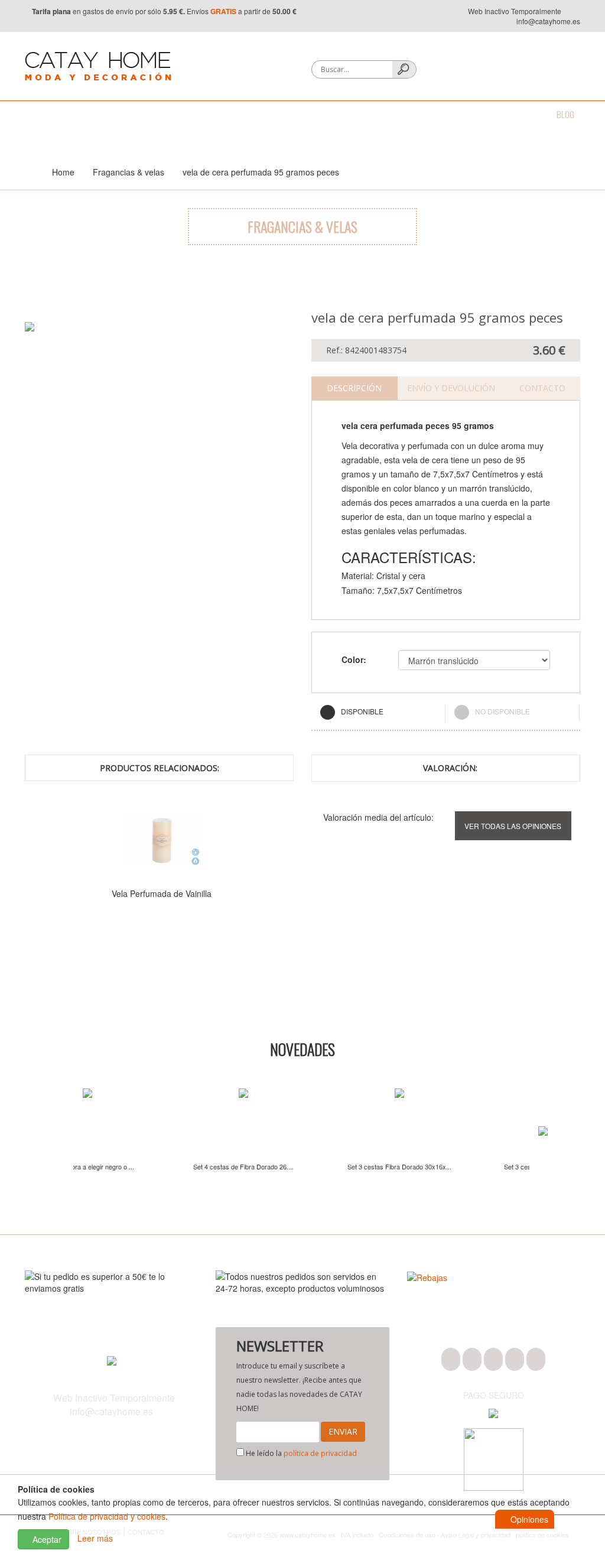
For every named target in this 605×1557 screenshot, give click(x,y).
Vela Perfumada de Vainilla (162, 893)
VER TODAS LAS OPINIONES (512, 826)
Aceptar (45, 1539)
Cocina (114, 114)
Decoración (208, 114)
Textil (157, 114)
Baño (73, 114)
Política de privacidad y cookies (106, 1516)
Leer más (95, 1538)
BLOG (565, 114)
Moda (34, 114)
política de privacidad (320, 1453)
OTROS (478, 114)
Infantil (433, 114)
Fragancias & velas (284, 114)
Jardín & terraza (369, 114)
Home (63, 172)
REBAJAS (522, 114)
